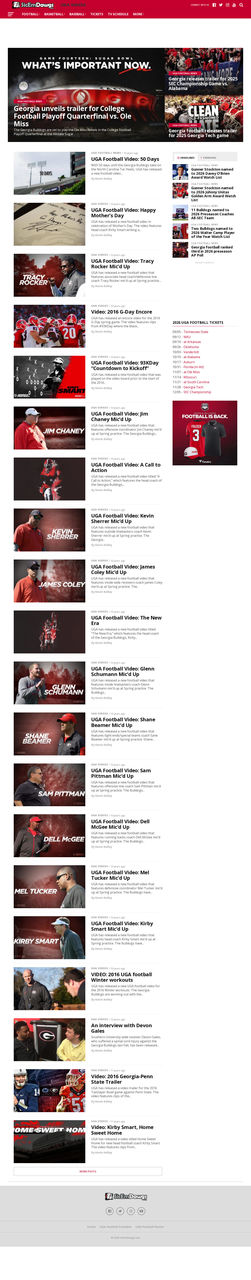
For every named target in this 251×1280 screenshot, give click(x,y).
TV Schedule (118, 14)
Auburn (189, 362)
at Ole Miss (192, 372)
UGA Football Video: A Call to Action (125, 467)
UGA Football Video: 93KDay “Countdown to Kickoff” (125, 365)
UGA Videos (99, 204)
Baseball (77, 14)
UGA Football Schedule (115, 1227)
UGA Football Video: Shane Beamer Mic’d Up (123, 722)
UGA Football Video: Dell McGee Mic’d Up (120, 824)
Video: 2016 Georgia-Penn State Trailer (122, 1079)
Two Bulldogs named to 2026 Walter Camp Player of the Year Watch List (213, 232)
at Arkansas (192, 342)
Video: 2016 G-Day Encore (121, 312)
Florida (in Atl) (194, 367)
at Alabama (192, 357)
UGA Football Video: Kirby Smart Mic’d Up (122, 926)
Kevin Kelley (103, 178)
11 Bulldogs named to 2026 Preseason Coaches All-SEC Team (212, 213)
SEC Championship (197, 392)
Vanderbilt (191, 352)
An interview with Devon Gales (121, 1028)
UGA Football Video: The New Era (126, 620)
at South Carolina (196, 382)
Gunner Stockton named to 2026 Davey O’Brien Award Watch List (212, 173)
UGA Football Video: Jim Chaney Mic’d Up (119, 416)
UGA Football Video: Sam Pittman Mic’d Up (121, 773)
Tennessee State (196, 332)
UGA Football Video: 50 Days (125, 159)
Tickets (96, 14)
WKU (187, 337)
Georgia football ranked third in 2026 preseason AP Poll (212, 251)
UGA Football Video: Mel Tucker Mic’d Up (120, 875)
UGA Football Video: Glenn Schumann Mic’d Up (122, 671)
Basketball (54, 14)
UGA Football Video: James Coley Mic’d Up (123, 569)
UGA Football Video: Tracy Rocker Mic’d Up (122, 263)
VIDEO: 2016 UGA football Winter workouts (121, 977)
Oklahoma (191, 347)
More (137, 14)
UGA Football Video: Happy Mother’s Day (123, 212)
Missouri (190, 377)
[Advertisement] (125, 30)
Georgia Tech (193, 387)
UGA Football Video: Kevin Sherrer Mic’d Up (122, 518)
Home (91, 1227)
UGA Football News (106, 153)
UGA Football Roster (149, 1227)
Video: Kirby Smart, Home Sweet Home (122, 1129)
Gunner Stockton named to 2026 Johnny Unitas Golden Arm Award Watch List (213, 193)
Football (30, 14)
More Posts (88, 1171)
